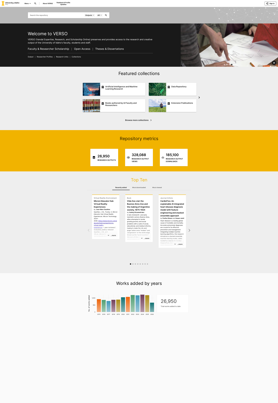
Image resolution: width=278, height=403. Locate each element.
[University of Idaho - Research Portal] (10, 3)
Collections (76, 57)
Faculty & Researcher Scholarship (49, 48)
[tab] (121, 187)
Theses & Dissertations (109, 48)
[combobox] (57, 15)
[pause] (274, 63)
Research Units (62, 57)
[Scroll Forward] (199, 97)
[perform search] (106, 15)
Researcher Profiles (44, 57)
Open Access (82, 48)
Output (31, 57)
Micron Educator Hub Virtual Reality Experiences (103, 204)
